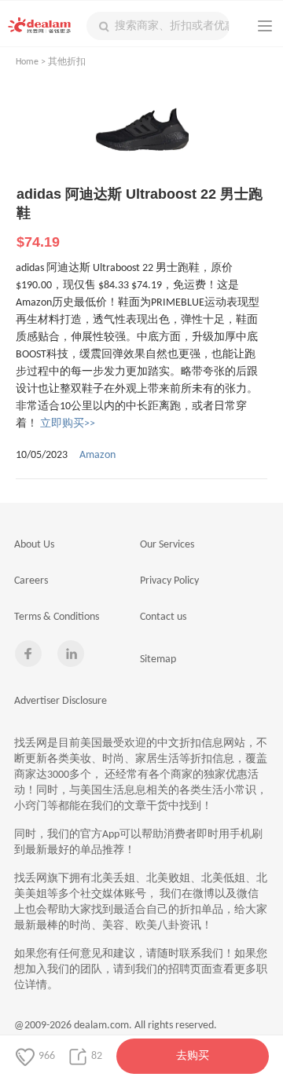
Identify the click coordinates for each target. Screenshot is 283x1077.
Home (27, 62)
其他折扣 (67, 62)
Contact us (163, 617)
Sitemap (158, 659)
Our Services (167, 545)
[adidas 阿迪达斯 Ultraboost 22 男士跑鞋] (141, 135)
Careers (31, 581)
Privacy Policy (169, 581)
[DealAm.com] (39, 25)
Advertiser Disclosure (60, 701)
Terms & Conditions (56, 617)
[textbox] (158, 26)
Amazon (97, 455)
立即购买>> (67, 424)
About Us (34, 545)
